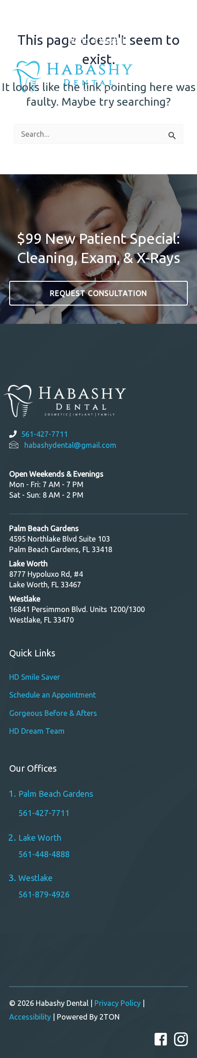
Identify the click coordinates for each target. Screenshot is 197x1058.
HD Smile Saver (34, 677)
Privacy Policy (117, 1003)
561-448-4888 (44, 854)
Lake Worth (39, 837)
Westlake (114, 40)
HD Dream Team (37, 731)
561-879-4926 (44, 894)
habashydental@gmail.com (70, 445)
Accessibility (30, 1017)
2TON (109, 1017)
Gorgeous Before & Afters (53, 713)
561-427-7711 (44, 434)
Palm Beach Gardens (128, 27)
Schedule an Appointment (52, 695)
